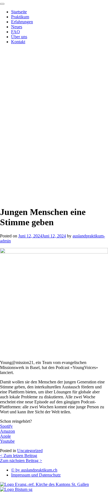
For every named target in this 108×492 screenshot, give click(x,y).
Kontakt (18, 41)
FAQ (15, 31)
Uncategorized (30, 450)
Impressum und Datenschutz (36, 475)
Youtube (7, 441)
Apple (5, 436)
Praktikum (20, 16)
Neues (16, 26)
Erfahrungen (22, 21)
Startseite (19, 11)
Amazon (7, 431)
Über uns (19, 36)
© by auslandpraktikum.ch (34, 470)
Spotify (6, 426)
